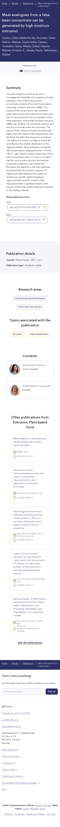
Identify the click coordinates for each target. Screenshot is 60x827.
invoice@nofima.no (11, 727)
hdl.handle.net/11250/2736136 (25, 220)
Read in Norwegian (32, 71)
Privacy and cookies (12, 776)
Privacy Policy (8, 770)
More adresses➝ (10, 750)
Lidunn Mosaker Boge (34, 809)
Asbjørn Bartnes (43, 805)
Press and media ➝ (11, 756)
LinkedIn (8, 814)
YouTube (51, 814)
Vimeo (41, 814)
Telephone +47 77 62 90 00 (16, 713)
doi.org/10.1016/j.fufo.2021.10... (26, 207)
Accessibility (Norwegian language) (19, 783)
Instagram (20, 814)
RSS (4, 790)
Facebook (32, 814)
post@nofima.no (10, 720)
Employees (8, 763)
